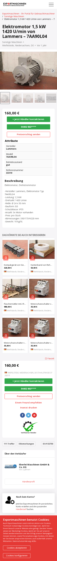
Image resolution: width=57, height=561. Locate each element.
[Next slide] (53, 71)
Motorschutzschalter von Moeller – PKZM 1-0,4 (43, 304)
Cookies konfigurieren (17, 555)
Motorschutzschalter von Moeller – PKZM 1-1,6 (43, 343)
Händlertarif (21, 509)
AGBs (34, 541)
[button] (5, 98)
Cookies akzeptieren (17, 547)
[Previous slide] (4, 71)
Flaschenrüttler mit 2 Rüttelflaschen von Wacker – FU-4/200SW (16, 304)
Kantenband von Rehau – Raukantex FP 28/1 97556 (43, 265)
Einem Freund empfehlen (28, 402)
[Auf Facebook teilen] (22, 415)
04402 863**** (28, 126)
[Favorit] (5, 257)
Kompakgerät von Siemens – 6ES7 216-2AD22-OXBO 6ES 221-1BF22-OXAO (16, 265)
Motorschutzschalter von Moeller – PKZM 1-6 (16, 343)
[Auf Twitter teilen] (28, 415)
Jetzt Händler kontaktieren (29, 119)
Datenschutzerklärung (22, 541)
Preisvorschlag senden (28, 134)
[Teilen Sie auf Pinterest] (34, 415)
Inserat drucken (28, 407)
